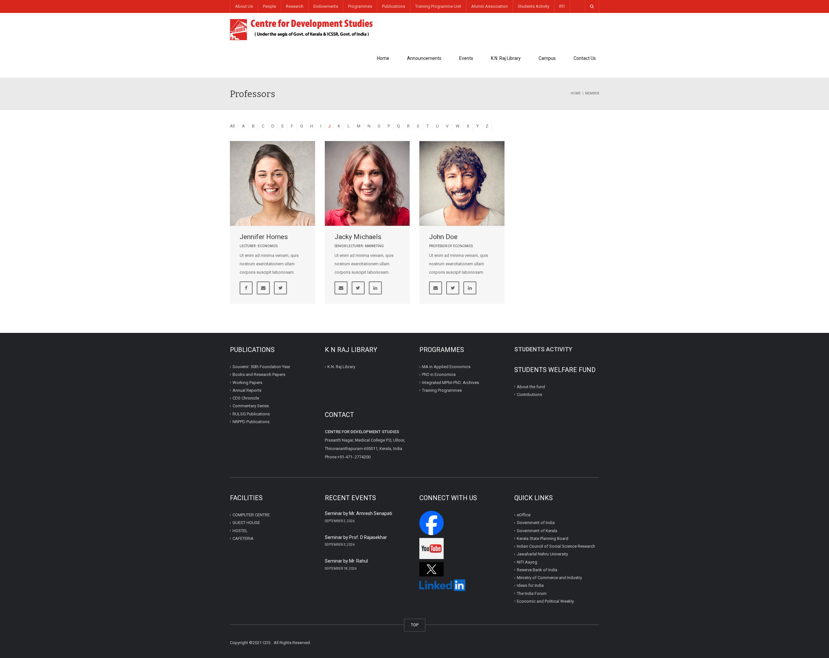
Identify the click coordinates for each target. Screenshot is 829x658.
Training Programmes (442, 390)
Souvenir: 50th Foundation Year (261, 366)
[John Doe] (462, 183)
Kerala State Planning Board (542, 538)
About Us (244, 6)
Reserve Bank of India (537, 569)
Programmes (360, 6)
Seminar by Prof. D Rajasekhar (356, 537)
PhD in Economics (439, 374)
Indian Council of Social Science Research (556, 546)
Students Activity (533, 6)
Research (294, 6)
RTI (562, 6)
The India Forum (532, 593)
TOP (414, 624)
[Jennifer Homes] (272, 183)
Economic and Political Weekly (545, 601)
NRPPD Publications (251, 421)
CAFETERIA (243, 538)
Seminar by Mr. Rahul (346, 561)
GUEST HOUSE (246, 522)
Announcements (424, 58)
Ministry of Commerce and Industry (549, 577)
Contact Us (584, 58)
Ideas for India (530, 585)
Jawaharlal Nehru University (542, 554)
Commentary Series (251, 405)
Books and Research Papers (259, 374)
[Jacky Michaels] (367, 183)
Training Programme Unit (438, 6)
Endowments (325, 6)
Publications (393, 6)
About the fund (531, 386)
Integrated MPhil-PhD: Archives (450, 382)
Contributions (530, 394)
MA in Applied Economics (446, 366)
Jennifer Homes (264, 237)
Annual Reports (247, 390)
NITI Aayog (527, 561)
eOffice (523, 514)
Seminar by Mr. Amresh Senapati (358, 513)
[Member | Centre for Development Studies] (301, 29)
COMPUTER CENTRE (251, 514)
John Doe (443, 237)
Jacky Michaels (358, 237)
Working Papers (247, 382)
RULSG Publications (251, 413)
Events (466, 58)
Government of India (536, 522)
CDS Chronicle (246, 398)
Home (383, 58)
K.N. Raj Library (506, 58)
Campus (547, 58)
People (269, 6)
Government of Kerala (537, 530)
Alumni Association (489, 6)
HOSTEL (240, 530)
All (232, 126)
